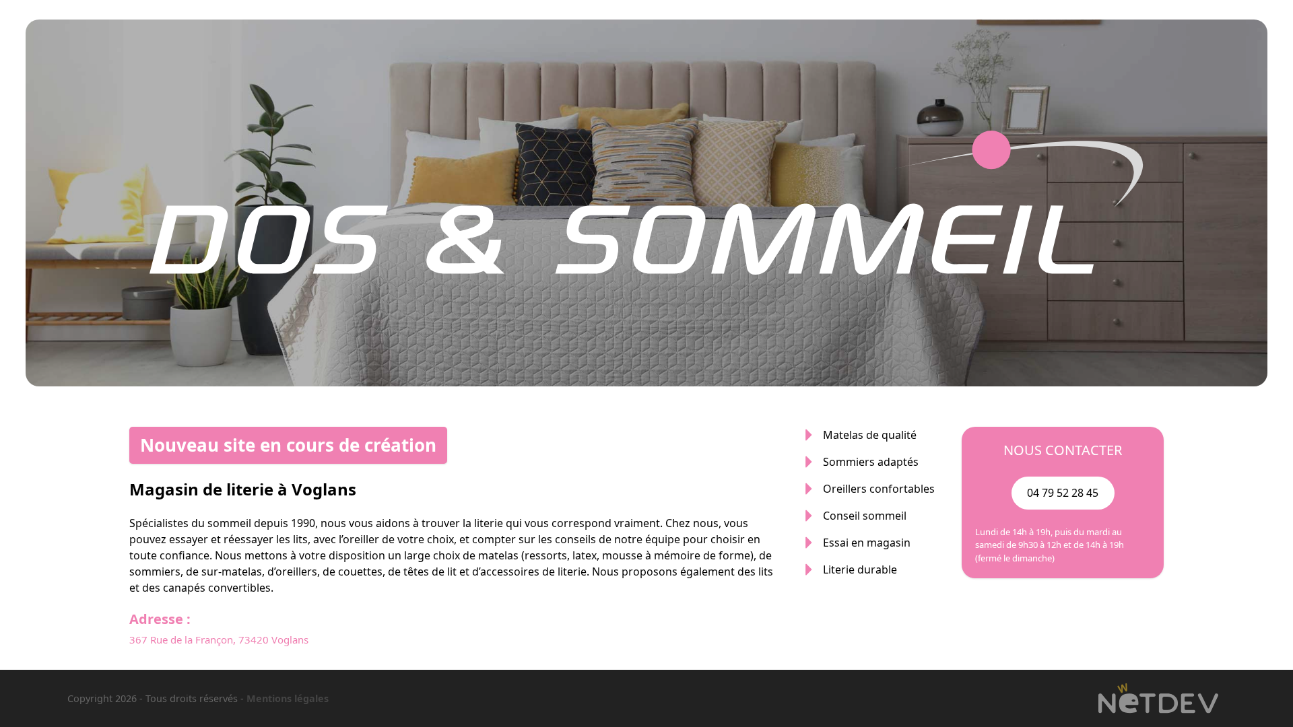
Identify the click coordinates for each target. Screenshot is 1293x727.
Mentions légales (287, 698)
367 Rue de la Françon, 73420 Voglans (218, 639)
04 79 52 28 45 (1062, 492)
